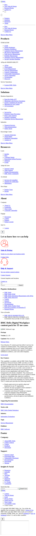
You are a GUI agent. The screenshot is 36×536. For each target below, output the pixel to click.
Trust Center (8, 209)
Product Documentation (11, 172)
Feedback (7, 446)
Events (6, 162)
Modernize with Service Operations (14, 101)
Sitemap (6, 463)
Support (6, 301)
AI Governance (8, 106)
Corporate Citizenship (10, 210)
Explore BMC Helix (10, 85)
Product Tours (8, 189)
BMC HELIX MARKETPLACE (14, 315)
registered (26, 513)
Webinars (7, 160)
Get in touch (4, 355)
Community (7, 483)
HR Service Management (11, 52)
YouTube (7, 475)
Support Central (9, 168)
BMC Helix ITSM (9, 294)
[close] (1, 283)
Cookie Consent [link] (8, 505)
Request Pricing (9, 8)
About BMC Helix (9, 441)
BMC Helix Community (11, 173)
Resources (7, 21)
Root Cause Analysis (10, 115)
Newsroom (7, 217)
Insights (6, 154)
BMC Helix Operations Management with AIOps (18, 296)
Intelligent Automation (10, 138)
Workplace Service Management (13, 57)
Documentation (8, 304)
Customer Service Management (13, 51)
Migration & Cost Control (11, 104)
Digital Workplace (9, 47)
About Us (7, 205)
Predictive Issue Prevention (12, 114)
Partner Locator (8, 222)
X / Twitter (7, 482)
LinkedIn (7, 472)
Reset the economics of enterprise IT (15, 307)
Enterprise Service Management (13, 119)
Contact (6, 218)
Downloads (7, 461)
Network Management (11, 70)
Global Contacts (9, 442)
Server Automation (9, 75)
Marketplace (8, 183)
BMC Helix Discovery (11, 297)
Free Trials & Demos (10, 6)
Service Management (7, 423)
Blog (5, 4)
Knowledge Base (9, 456)
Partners (6, 220)
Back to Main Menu (6, 35)
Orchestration (8, 77)
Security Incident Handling (12, 59)
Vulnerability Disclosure (11, 458)
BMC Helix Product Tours (12, 306)
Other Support (8, 170)
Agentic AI (7, 140)
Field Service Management (12, 54)
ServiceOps (7, 112)
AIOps (6, 65)
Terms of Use (29, 510)
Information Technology (8, 416)
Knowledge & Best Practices (12, 159)
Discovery (7, 79)
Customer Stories (9, 157)
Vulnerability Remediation (12, 74)
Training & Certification (11, 181)
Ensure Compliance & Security (13, 102)
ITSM (6, 46)
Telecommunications (10, 127)
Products (7, 18)
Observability (8, 67)
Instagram (7, 478)
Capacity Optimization (11, 72)
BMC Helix (7, 292)
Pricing (6, 191)
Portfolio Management (10, 56)
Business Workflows (10, 49)
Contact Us (7, 9)
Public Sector (8, 128)
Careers (6, 228)
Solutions (7, 20)
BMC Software (5, 429)
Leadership (7, 207)
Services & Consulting (11, 180)
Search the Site (5, 487)
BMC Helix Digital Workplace (10, 410)
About (6, 23)
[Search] (5, 12)
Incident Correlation (10, 117)
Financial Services (9, 125)
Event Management (10, 69)
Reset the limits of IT (10, 99)
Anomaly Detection (10, 135)
